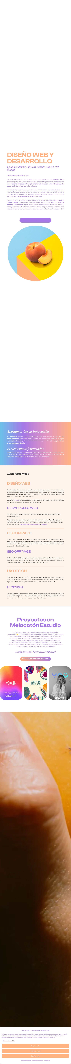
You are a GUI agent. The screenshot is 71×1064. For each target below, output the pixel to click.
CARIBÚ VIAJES (33, 697)
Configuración (35, 1056)
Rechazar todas (35, 1051)
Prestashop (18, 205)
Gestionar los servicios (9, 1041)
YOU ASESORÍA (10, 697)
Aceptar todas (35, 1046)
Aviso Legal (47, 1060)
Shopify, (10, 205)
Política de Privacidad (37, 1060)
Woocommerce (57, 202)
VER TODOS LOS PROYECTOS (35, 659)
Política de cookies (26, 1060)
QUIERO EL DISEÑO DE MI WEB (35, 220)
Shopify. (44, 524)
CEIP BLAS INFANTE (59, 697)
